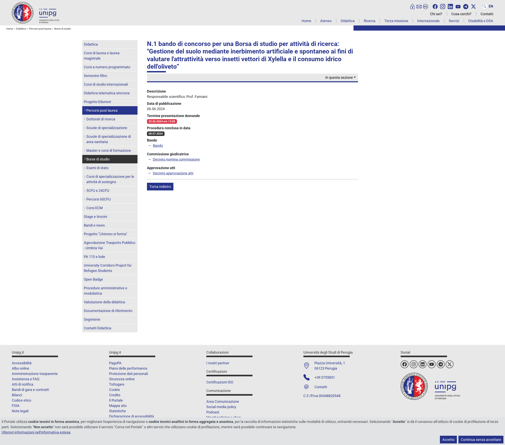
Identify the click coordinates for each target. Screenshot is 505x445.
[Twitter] (473, 6)
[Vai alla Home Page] (35, 12)
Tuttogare (116, 384)
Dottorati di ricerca (100, 119)
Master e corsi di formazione (108, 150)
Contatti (487, 14)
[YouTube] (458, 6)
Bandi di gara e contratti (30, 390)
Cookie (114, 390)
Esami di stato (97, 168)
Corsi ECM (94, 208)
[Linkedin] (450, 6)
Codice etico (21, 400)
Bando (158, 145)
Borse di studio (97, 159)
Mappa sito (118, 406)
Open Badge (93, 279)
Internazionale (428, 21)
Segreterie (92, 319)
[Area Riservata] (412, 6)
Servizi (454, 21)
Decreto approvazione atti (173, 173)
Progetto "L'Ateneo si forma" (105, 234)
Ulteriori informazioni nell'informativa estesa (36, 432)
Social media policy (221, 407)
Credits (114, 395)
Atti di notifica (22, 384)
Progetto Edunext (97, 102)
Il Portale (116, 400)
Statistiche (117, 411)
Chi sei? (436, 14)
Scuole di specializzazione (106, 128)
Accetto (448, 440)
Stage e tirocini (95, 217)
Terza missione (396, 21)
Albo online (20, 368)
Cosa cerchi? (461, 14)
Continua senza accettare (481, 440)
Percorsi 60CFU (98, 199)
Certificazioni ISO (219, 382)
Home (306, 21)
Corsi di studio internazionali (106, 84)
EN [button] (491, 6)
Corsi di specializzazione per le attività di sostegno (110, 179)
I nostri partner (217, 363)
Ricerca (369, 21)
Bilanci (17, 395)
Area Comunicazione (222, 401)
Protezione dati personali (128, 374)
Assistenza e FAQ (25, 379)
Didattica (348, 21)
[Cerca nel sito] (484, 6)
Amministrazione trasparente (35, 374)
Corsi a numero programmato (107, 67)
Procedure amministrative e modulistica (105, 290)
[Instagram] (442, 6)
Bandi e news (94, 225)
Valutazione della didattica (104, 302)
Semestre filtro (95, 76)
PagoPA (115, 363)
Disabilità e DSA (480, 21)
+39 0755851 (324, 377)
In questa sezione (339, 77)
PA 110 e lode (94, 257)
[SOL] (425, 6)
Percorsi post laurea (102, 110)
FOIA (16, 406)
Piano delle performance (128, 368)
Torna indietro (160, 187)
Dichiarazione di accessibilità (131, 416)
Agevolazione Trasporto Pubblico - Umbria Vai (109, 245)
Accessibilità (22, 363)
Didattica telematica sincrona (107, 93)
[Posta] (419, 6)
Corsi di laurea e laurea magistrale (102, 55)
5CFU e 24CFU (97, 190)
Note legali (20, 411)
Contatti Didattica (97, 328)
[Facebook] (435, 6)
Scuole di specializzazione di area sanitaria (108, 139)
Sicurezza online (122, 379)
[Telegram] (465, 6)
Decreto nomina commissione (176, 159)
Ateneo (326, 21)
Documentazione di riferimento (108, 311)
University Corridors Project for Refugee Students (108, 268)
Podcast (212, 412)
